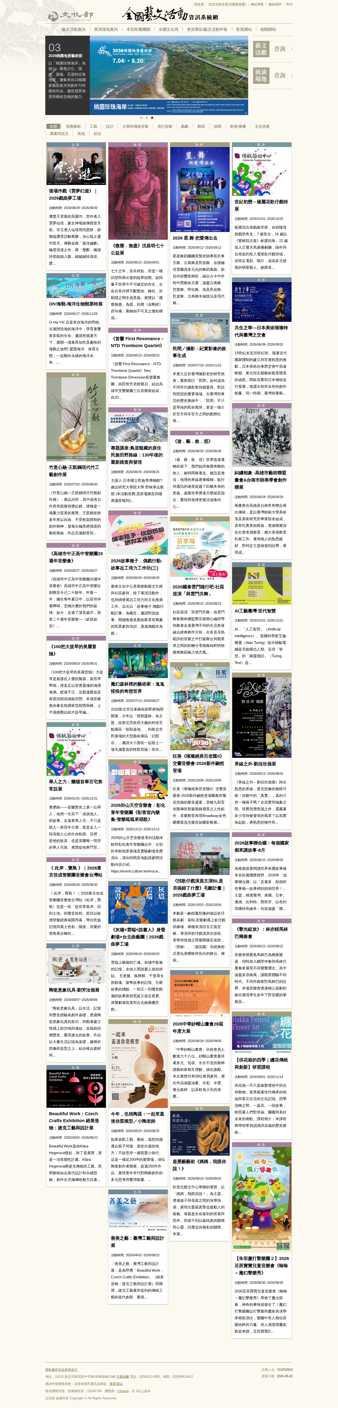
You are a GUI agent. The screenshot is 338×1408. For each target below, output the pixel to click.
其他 (81, 133)
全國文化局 (168, 29)
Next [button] (240, 76)
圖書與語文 (59, 133)
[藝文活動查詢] (273, 49)
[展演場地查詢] (273, 75)
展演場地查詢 (106, 29)
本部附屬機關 (138, 29)
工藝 (93, 126)
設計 (110, 126)
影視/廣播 (238, 126)
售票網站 (244, 29)
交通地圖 (122, 1376)
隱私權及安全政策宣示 (61, 1370)
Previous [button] (52, 76)
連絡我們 (274, 4)
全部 (53, 126)
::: (46, 2)
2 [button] (146, 118)
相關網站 (268, 29)
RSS (289, 4)
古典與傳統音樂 (135, 126)
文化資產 (262, 126)
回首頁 (199, 4)
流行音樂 (164, 126)
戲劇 (185, 126)
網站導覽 (257, 4)
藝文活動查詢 (74, 29)
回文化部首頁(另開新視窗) (227, 4)
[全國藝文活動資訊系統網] (169, 14)
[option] (146, 75)
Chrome (123, 1391)
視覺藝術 (73, 126)
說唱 (217, 126)
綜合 (97, 133)
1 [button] (141, 118)
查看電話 (116, 1384)
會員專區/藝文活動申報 (207, 29)
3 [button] (152, 118)
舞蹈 (201, 126)
